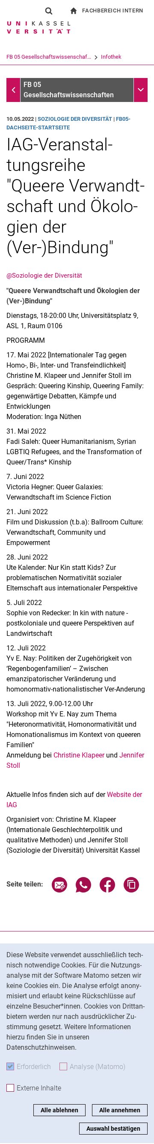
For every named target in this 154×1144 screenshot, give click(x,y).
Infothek (111, 57)
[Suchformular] (48, 10)
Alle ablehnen (59, 1110)
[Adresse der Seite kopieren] (131, 890)
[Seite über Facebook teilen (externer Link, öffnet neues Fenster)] (107, 890)
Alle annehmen (119, 1110)
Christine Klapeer (78, 755)
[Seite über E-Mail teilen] (59, 890)
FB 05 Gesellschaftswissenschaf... (48, 57)
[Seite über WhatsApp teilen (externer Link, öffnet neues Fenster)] (83, 890)
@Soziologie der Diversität (44, 275)
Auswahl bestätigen (113, 1128)
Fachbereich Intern (112, 10)
